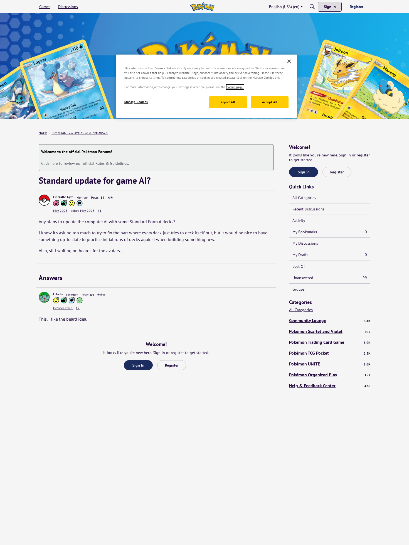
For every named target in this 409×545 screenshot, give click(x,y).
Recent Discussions (308, 209)
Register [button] (172, 365)
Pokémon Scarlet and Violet (329, 331)
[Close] (289, 61)
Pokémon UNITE (329, 364)
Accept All (269, 102)
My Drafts (329, 254)
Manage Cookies (136, 102)
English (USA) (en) (284, 6)
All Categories (304, 197)
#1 (100, 210)
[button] (44, 200)
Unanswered (329, 277)
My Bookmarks (329, 231)
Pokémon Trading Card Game (329, 342)
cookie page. (235, 87)
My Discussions (305, 243)
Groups (298, 289)
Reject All (228, 102)
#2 (78, 308)
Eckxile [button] (58, 294)
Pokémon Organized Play (329, 374)
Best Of (298, 266)
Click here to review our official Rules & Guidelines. (85, 163)
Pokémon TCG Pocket (329, 353)
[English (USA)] (202, 6)
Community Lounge (329, 320)
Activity (298, 220)
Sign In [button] (138, 365)
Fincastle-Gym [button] (63, 197)
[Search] (312, 7)
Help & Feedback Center (329, 385)
